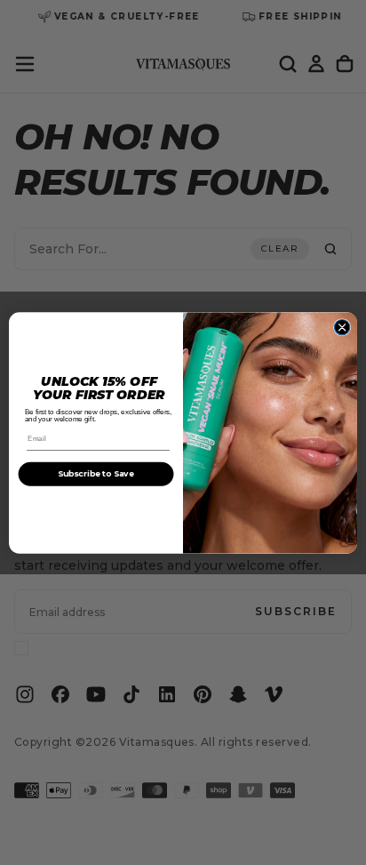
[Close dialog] (342, 327)
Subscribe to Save (96, 473)
